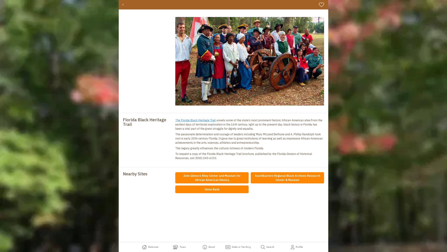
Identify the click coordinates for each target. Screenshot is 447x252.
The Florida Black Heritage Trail (195, 120)
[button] (249, 61)
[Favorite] (323, 5)
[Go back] (123, 5)
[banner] (223, 4)
